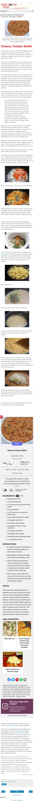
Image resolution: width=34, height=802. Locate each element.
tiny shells (5, 254)
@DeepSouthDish (18, 707)
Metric (22, 496)
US (17, 496)
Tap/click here (10, 725)
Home (17, 791)
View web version (17, 795)
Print (17, 443)
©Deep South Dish (23, 733)
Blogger (20, 800)
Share (4, 784)
